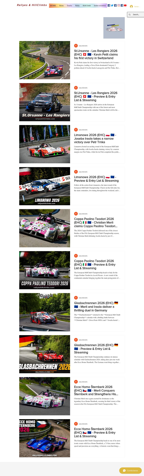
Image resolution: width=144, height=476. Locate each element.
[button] (61, 5)
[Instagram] (118, 5)
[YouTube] (125, 5)
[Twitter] (112, 5)
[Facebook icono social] (109, 5)
